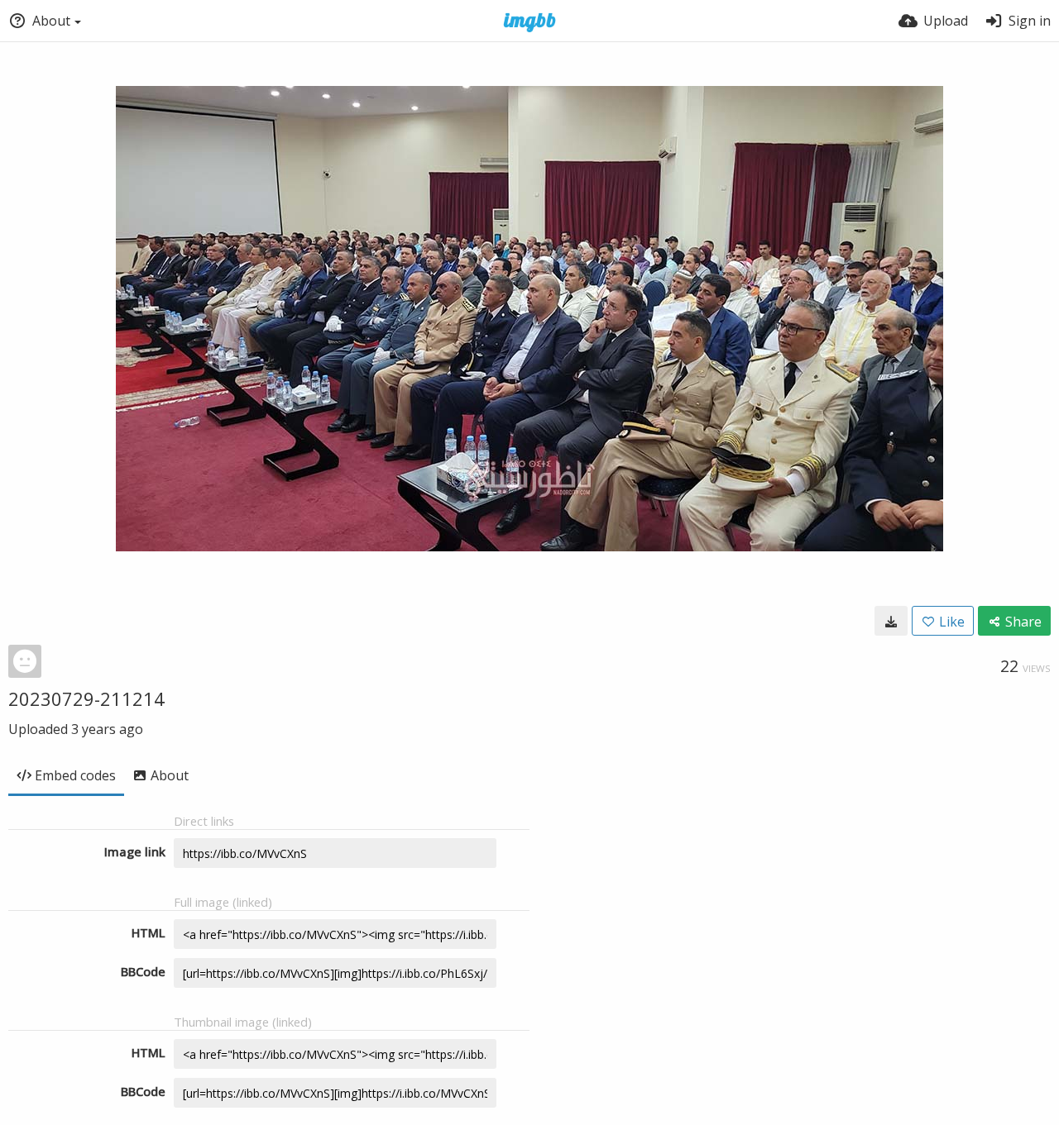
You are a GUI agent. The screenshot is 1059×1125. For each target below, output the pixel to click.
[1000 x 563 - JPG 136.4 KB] (891, 621)
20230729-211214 (86, 698)
